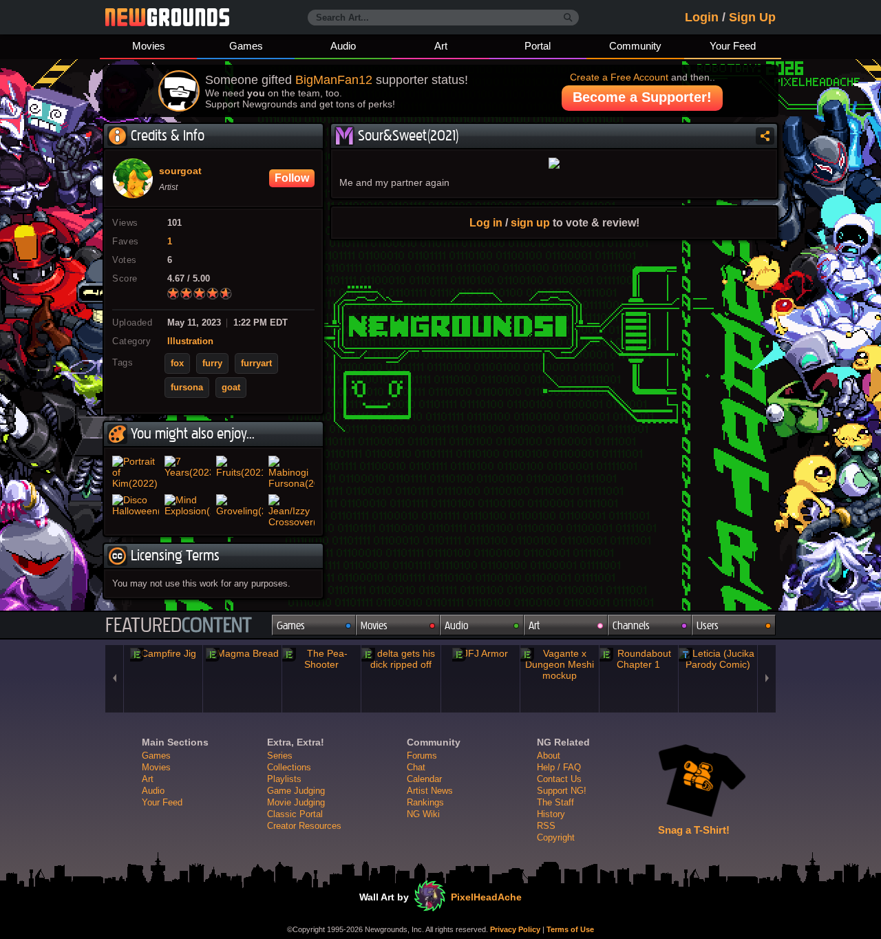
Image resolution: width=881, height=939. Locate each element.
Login (702, 17)
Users (708, 625)
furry (212, 363)
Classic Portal (295, 814)
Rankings (425, 802)
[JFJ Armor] (480, 653)
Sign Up (752, 17)
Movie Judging (296, 802)
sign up (530, 222)
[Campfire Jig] (163, 653)
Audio (343, 46)
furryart (256, 363)
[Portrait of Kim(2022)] (135, 472)
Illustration (190, 341)
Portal (537, 46)
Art (440, 46)
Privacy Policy (515, 929)
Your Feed (733, 46)
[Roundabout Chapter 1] (638, 659)
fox (177, 363)
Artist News (430, 790)
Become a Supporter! (642, 97)
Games (246, 46)
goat (231, 387)
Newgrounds (167, 17)
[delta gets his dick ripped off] (400, 659)
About (548, 755)
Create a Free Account (619, 77)
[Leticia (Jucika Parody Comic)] (718, 659)
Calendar (424, 779)
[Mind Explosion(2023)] (187, 510)
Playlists (284, 779)
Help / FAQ (559, 767)
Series (280, 755)
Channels (631, 625)
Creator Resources (304, 826)
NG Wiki (423, 814)
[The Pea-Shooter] (321, 659)
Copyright (556, 837)
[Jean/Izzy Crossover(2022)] (291, 510)
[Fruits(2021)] (239, 472)
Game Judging (296, 790)
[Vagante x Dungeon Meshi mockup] (559, 664)
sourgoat (180, 171)
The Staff (555, 802)
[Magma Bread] (242, 653)
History (551, 814)
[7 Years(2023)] (187, 472)
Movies (148, 46)
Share (765, 136)
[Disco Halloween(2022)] (135, 510)
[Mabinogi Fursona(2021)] (291, 472)
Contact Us (559, 779)
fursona (187, 387)
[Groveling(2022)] (239, 510)
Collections (289, 767)
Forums (422, 755)
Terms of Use (570, 929)
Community (635, 46)
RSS (546, 826)
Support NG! (561, 790)
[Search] (568, 18)
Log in (485, 222)
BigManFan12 (333, 80)
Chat (416, 767)
